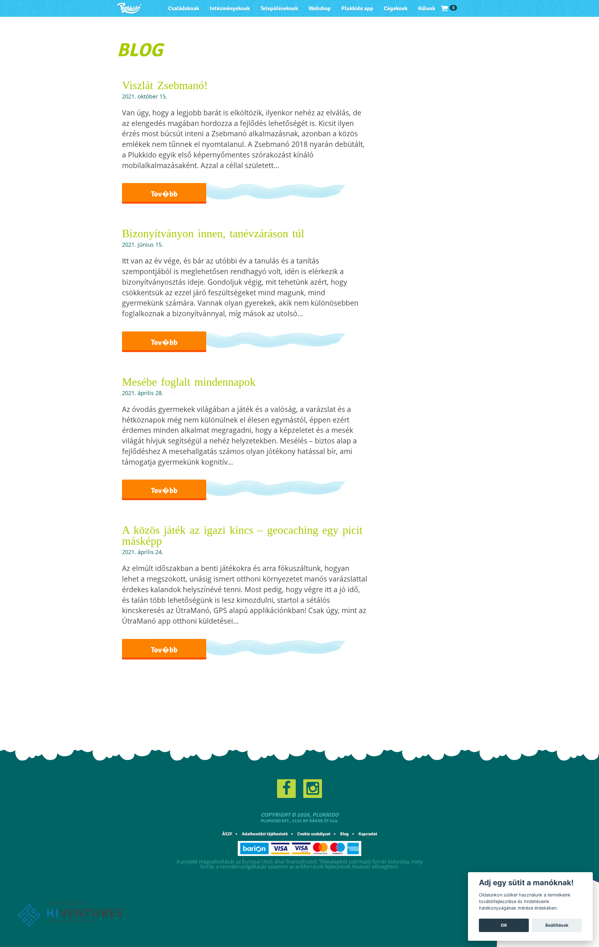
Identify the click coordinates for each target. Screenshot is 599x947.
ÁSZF (227, 834)
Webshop (320, 8)
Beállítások (556, 925)
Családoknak (183, 8)
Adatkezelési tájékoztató (265, 834)
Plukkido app (357, 8)
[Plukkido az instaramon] (312, 788)
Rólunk (426, 8)
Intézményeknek (230, 8)
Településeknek (279, 8)
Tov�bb (164, 194)
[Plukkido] (129, 8)
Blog (344, 834)
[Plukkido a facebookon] (286, 788)
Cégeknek (395, 8)
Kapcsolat (367, 834)
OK (504, 925)
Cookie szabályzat (313, 834)
